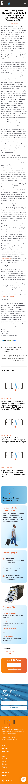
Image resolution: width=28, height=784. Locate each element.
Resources (5, 751)
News (3, 756)
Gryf (3, 745)
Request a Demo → (14, 665)
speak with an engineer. (14, 669)
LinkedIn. (11, 296)
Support (4, 775)
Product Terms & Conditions (9, 739)
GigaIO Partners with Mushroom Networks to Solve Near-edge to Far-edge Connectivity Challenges (13, 440)
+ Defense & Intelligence (9, 613)
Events (4, 761)
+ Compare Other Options (10, 654)
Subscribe (14, 708)
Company (5, 764)
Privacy (4, 737)
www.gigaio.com (6, 258)
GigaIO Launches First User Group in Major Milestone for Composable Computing (13, 349)
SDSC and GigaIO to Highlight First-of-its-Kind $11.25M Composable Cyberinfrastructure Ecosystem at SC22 (14, 15)
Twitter (5, 296)
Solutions (5, 748)
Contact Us (5, 772)
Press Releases (14, 23)
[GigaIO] (7, 6)
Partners (4, 767)
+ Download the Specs (9, 651)
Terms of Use (11, 737)
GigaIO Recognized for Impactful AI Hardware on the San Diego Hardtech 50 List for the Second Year (13, 473)
